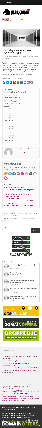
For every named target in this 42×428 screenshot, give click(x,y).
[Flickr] (22, 174)
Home (4, 407)
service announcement (21, 398)
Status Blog (15, 407)
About (9, 407)
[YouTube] (18, 174)
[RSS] (6, 174)
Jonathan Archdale (10, 57)
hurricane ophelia (32, 391)
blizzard (9, 384)
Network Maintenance (8, 396)
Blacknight (5, 58)
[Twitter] (10, 174)
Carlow (13, 384)
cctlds (16, 384)
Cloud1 (21, 384)
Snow (29, 398)
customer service (13, 386)
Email (19, 389)
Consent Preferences (8, 409)
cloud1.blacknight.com (29, 384)
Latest (5, 261)
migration (34, 394)
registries (27, 396)
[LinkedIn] (27, 174)
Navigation (10, 2)
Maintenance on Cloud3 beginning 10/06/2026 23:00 (20, 368)
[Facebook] (14, 174)
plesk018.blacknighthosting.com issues (22, 273)
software (33, 398)
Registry (32, 396)
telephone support (7, 400)
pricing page (22, 415)
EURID (19, 391)
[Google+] (31, 174)
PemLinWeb (21, 396)
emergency (24, 389)
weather (20, 400)
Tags (11, 261)
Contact (33, 407)
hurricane (25, 391)
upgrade (14, 400)
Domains (7, 388)
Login (5, 394)
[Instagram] (35, 174)
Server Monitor (25, 407)
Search (4, 227)
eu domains (13, 391)
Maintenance (22, 393)
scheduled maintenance (8, 398)
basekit (4, 384)
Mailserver (10, 394)
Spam (37, 398)
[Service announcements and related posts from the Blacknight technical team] (16, 14)
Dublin (15, 389)
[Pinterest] (6, 178)
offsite (15, 396)
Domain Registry (25, 386)
